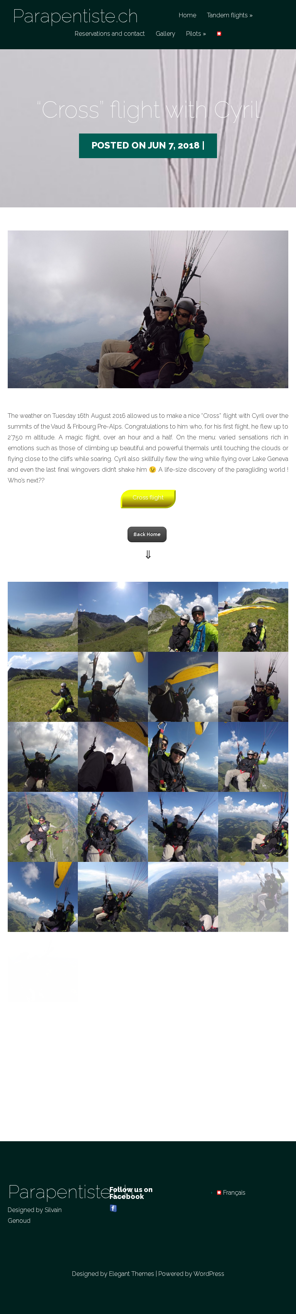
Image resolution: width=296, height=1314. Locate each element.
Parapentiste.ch (75, 16)
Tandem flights (227, 15)
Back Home (147, 534)
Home (187, 15)
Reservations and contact (110, 34)
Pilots (193, 34)
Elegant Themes (131, 1273)
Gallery (165, 34)
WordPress (208, 1273)
